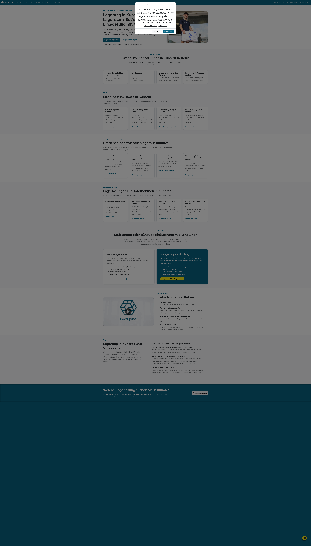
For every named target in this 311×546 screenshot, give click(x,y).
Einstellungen (162, 25)
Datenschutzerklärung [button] (150, 25)
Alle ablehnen (157, 31)
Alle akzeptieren (168, 31)
